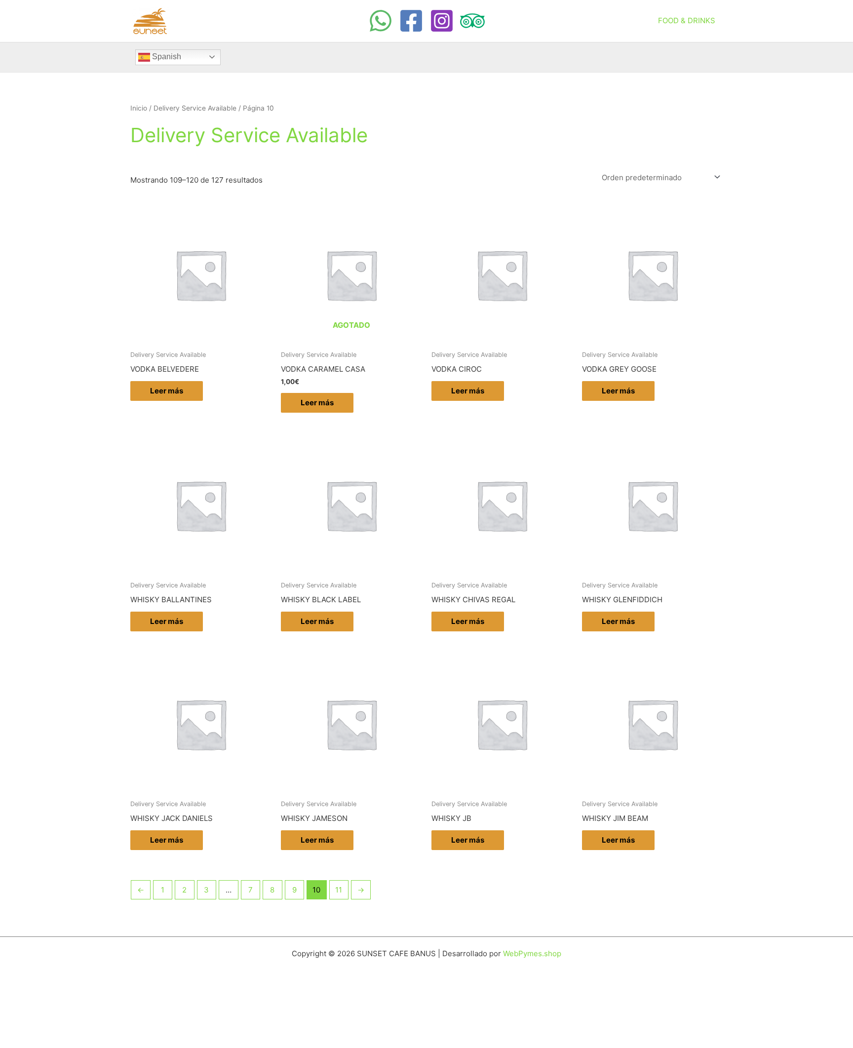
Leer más (166, 390)
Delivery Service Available (195, 108)
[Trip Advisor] (472, 20)
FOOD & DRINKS (686, 20)
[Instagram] (441, 20)
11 (338, 889)
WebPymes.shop (532, 953)
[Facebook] (411, 20)
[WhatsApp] (380, 20)
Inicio (138, 108)
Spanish (165, 56)
